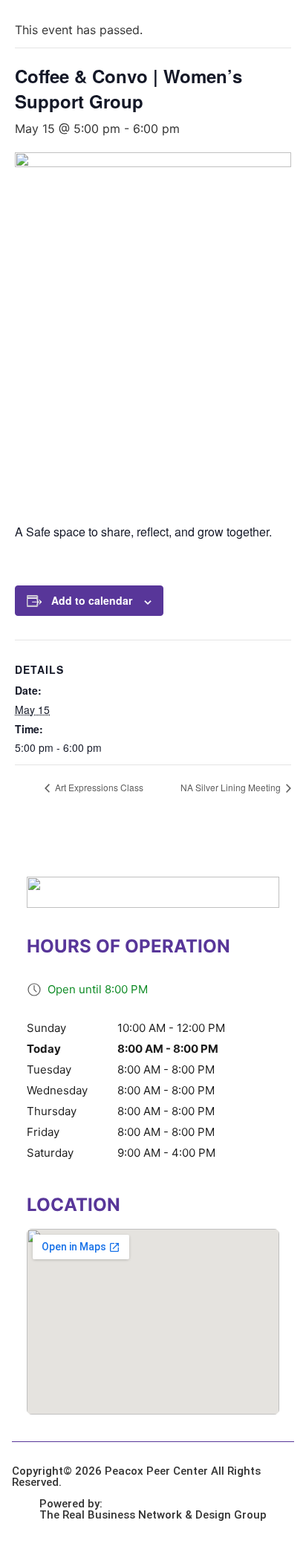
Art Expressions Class (98, 787)
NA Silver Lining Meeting (231, 787)
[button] (279, 26)
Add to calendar (91, 600)
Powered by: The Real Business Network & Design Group (153, 1509)
